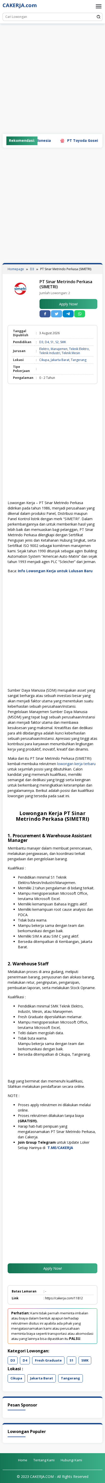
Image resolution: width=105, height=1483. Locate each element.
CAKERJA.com (20, 5)
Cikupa (44, 360)
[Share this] (45, 313)
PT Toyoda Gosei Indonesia (79, 140)
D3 (41, 342)
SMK (63, 342)
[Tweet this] (56, 313)
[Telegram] (68, 313)
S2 (57, 342)
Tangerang (78, 360)
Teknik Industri (49, 353)
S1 (52, 342)
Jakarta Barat (60, 360)
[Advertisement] (52, 78)
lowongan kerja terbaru (76, 763)
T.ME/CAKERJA (60, 1147)
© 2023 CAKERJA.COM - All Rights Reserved (52, 1476)
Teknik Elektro (79, 349)
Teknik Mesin (71, 353)
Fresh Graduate (48, 1360)
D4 (47, 342)
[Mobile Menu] (98, 6)
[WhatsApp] (79, 313)
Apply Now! (68, 304)
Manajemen (59, 349)
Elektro (44, 349)
